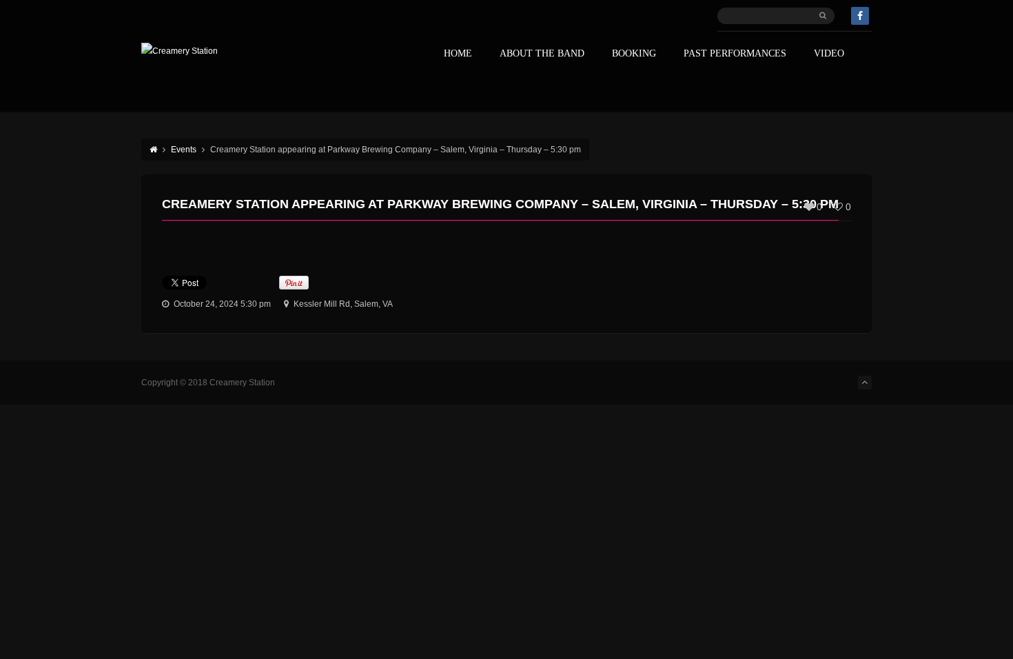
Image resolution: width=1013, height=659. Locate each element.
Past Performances (735, 54)
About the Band (542, 54)
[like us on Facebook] (860, 16)
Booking (634, 54)
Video (829, 54)
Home (458, 54)
